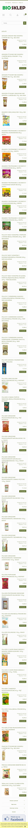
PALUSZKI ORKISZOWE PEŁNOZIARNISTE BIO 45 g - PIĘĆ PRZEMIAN (11, 418)
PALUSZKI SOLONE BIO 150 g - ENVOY (13, 632)
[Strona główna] (14, 7)
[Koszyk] (24, 14)
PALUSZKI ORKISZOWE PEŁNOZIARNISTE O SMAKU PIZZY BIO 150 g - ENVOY (13, 479)
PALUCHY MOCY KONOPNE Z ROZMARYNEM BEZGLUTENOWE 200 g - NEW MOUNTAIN (14, 257)
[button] (3, 15)
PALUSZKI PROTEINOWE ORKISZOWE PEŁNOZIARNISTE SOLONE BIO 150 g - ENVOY (13, 595)
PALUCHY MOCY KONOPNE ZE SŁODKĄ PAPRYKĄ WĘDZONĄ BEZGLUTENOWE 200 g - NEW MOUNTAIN (13, 278)
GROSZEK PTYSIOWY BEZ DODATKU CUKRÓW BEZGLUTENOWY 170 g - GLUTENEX (12, 56)
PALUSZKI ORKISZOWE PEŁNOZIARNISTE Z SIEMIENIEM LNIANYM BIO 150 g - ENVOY (11, 558)
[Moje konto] (17, 15)
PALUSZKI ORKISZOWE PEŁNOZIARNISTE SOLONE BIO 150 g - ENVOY (13, 498)
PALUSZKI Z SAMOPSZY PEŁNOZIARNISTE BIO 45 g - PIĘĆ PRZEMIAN (11, 690)
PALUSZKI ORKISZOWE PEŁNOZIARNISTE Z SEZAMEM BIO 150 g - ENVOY (14, 537)
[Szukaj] (24, 23)
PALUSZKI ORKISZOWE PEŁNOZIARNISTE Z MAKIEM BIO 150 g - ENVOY (14, 518)
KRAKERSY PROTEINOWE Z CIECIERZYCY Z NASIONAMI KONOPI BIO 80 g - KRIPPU (14, 184)
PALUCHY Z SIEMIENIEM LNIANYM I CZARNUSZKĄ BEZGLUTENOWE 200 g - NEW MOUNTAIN (13, 298)
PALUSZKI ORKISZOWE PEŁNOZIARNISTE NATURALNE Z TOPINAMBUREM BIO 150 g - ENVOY (13, 459)
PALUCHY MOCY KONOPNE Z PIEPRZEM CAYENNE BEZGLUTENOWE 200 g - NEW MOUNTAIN (14, 237)
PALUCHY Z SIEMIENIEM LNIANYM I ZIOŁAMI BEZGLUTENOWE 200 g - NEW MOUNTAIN (13, 319)
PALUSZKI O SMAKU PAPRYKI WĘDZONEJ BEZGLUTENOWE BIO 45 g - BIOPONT (13, 399)
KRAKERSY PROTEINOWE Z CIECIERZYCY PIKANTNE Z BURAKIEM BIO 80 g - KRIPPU (14, 132)
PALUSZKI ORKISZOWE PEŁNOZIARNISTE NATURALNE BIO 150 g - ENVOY (13, 438)
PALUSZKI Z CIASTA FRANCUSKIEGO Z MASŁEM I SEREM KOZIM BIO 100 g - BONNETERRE (13, 651)
